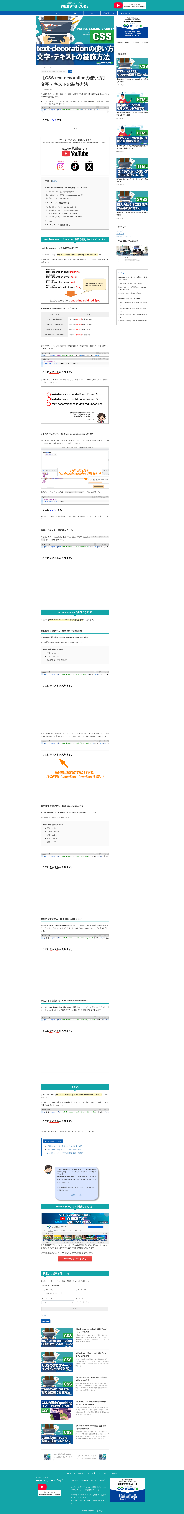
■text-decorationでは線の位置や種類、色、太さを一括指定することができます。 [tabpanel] (75, 104)
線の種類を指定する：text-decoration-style (63, 210)
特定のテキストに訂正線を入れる (60, 198)
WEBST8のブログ (126, 13)
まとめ (49, 221)
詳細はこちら (76, 1195)
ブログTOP (57, 13)
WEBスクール (71, 1473)
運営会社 (114, 1473)
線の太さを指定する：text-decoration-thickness (65, 217)
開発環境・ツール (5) (54, 1293)
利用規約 (89, 1490)
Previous (43, 111)
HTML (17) (82, 1290)
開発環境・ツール (109, 13)
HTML (75, 13)
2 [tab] (76, 128)
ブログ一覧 (90, 1473)
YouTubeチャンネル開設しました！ (59, 225)
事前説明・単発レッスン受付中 (134, 6)
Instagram (135, 42)
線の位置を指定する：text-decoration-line (63, 207)
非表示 (54, 181)
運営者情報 (81, 1473)
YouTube (120, 42)
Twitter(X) (145, 42)
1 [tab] (74, 128)
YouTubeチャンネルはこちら (75, 1259)
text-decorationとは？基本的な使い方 (61, 192)
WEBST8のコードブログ (43, 1477)
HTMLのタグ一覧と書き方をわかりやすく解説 (64, 1146)
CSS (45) (49, 1290)
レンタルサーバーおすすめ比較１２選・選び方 (65, 1153)
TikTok (127, 42)
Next (107, 111)
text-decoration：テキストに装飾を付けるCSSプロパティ (67, 187)
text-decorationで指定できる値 (58, 203)
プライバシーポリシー (102, 1473)
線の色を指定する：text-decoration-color (63, 213)
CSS (92, 13)
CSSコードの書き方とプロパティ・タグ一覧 (64, 1149)
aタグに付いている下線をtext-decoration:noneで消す (67, 195)
